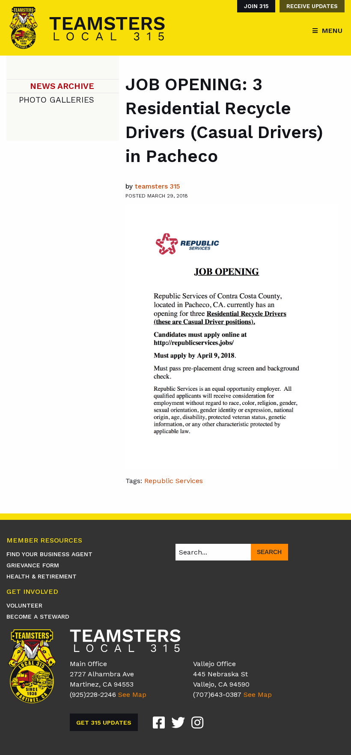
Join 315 (256, 6)
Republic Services (173, 481)
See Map (132, 694)
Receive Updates (312, 6)
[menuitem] (254, 6)
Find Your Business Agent (49, 554)
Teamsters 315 (157, 186)
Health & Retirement (41, 576)
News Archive (62, 86)
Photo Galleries (56, 100)
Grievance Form (32, 565)
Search (269, 552)
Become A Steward (37, 616)
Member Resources (44, 540)
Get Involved (32, 592)
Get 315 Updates (103, 722)
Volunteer (24, 605)
